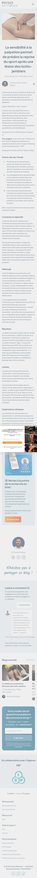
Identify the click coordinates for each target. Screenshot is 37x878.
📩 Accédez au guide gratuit (12, 442)
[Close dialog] (35, 426)
